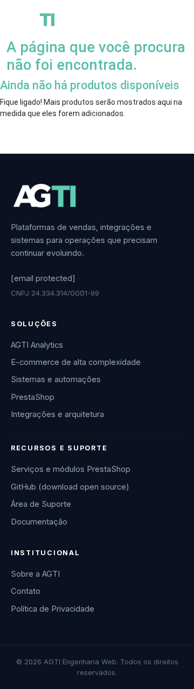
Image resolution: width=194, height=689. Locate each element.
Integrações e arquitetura (57, 414)
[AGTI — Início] (44, 195)
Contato (25, 591)
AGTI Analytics (37, 345)
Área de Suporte (41, 504)
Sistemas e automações (56, 379)
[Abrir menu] (168, 19)
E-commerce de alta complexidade (76, 362)
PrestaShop (32, 397)
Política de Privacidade (52, 609)
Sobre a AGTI (35, 574)
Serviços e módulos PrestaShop (70, 469)
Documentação (39, 522)
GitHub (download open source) (70, 487)
